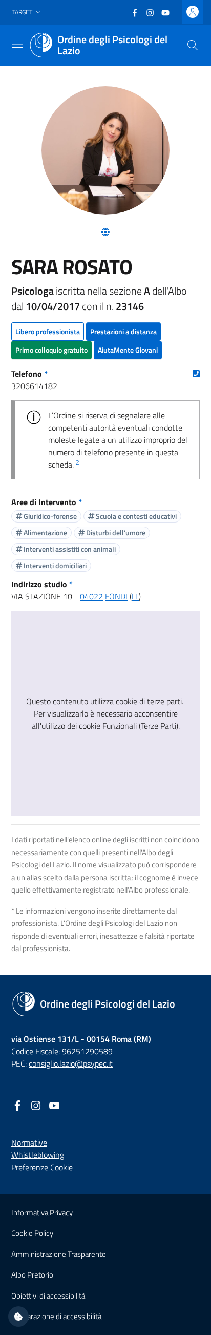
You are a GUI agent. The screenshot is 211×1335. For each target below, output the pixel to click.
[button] (27, 13)
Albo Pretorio (32, 1275)
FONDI (116, 596)
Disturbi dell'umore (115, 532)
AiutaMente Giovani (128, 349)
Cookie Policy (32, 1233)
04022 (91, 596)
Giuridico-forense (49, 516)
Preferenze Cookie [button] (42, 1167)
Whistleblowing (37, 1155)
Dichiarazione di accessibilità (56, 1316)
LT (135, 596)
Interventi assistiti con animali (69, 549)
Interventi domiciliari (54, 565)
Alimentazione (44, 532)
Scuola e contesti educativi (135, 516)
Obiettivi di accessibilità (48, 1296)
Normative (29, 1142)
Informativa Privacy (42, 1212)
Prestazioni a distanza (123, 331)
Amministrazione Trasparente (58, 1254)
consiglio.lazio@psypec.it (71, 1063)
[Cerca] (192, 45)
